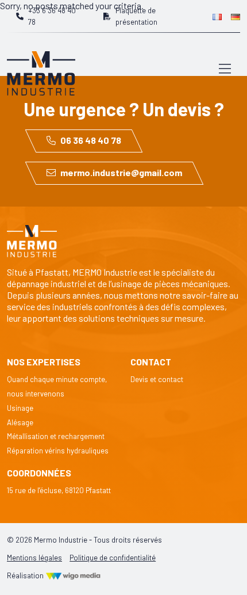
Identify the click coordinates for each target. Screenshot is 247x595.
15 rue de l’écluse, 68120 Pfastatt (59, 490)
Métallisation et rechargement (56, 436)
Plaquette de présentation (136, 16)
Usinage (20, 408)
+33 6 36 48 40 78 (52, 16)
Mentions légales (34, 557)
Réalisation (26, 575)
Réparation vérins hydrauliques (58, 450)
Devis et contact (156, 379)
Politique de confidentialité (113, 557)
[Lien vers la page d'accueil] (41, 67)
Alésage (20, 422)
